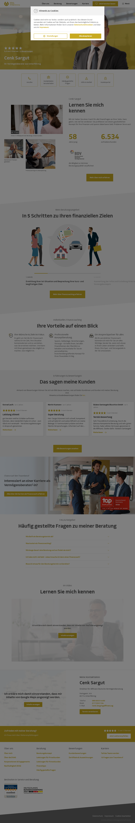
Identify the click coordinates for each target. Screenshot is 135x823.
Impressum (44, 27)
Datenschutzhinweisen (83, 25)
